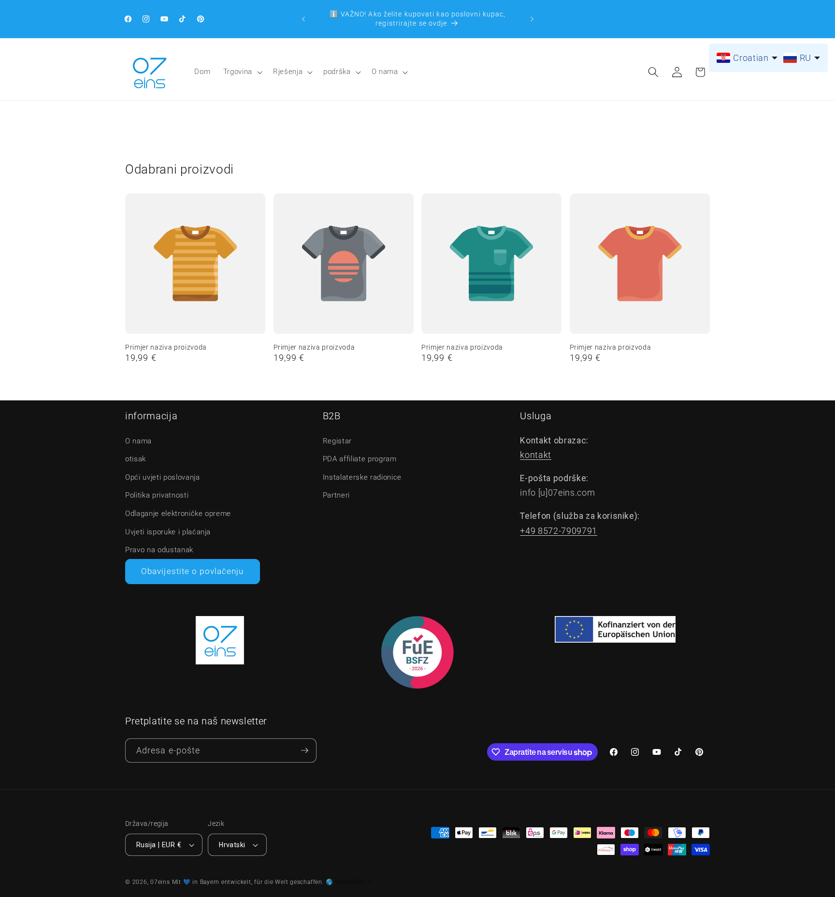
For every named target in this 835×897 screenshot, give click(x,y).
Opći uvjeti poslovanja (162, 477)
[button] (242, 72)
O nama (385, 71)
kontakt (535, 455)
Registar (337, 441)
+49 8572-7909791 (558, 531)
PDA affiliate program (360, 459)
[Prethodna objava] (303, 19)
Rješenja (287, 71)
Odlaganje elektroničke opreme (178, 513)
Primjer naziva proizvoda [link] (166, 347)
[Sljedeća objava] (532, 19)
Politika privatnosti (156, 495)
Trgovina (237, 71)
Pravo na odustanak (159, 549)
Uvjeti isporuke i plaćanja (168, 532)
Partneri (336, 495)
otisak (135, 459)
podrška (337, 71)
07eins (160, 882)
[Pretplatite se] (304, 750)
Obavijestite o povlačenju (192, 571)
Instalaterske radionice (362, 477)
